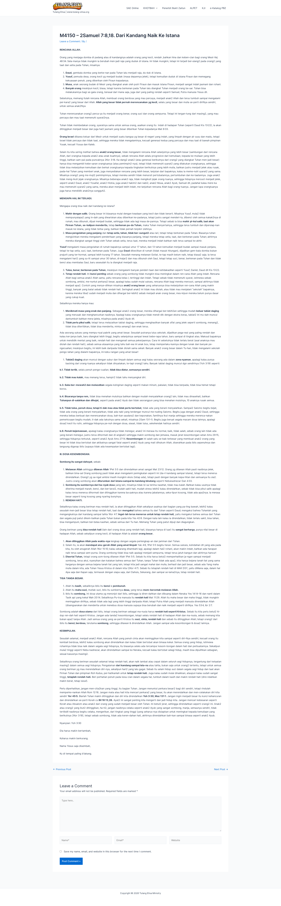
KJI (203, 8)
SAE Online (132, 8)
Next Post (221, 769)
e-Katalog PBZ (218, 8)
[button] (156, 8)
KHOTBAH (149, 8)
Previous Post (62, 769)
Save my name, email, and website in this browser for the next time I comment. (107, 851)
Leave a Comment (70, 41)
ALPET (193, 8)
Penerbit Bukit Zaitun (173, 8)
